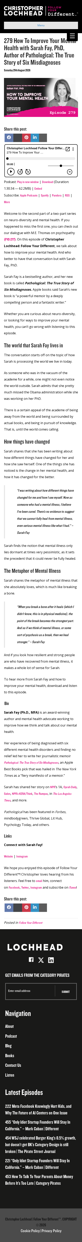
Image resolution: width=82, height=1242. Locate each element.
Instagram (22, 856)
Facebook (14, 887)
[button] (31, 960)
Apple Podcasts (28, 195)
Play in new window (28, 182)
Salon (7, 794)
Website (8, 856)
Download (47, 182)
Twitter (25, 887)
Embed (38, 188)
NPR (52, 787)
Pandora (57, 195)
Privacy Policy (52, 1231)
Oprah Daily (70, 787)
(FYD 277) (10, 239)
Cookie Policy (30, 1231)
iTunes (72, 887)
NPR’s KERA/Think (22, 794)
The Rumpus (41, 794)
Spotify (45, 195)
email (39, 881)
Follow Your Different (30, 923)
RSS (67, 195)
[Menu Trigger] (72, 35)
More (7, 202)
